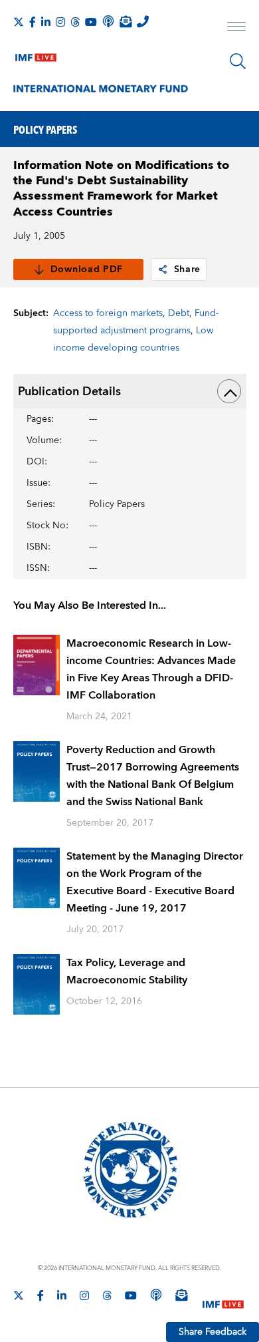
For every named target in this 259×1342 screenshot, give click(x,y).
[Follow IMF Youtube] (91, 22)
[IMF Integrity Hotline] (143, 21)
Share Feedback (212, 1332)
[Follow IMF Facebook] (32, 22)
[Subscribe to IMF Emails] (125, 21)
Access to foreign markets (108, 313)
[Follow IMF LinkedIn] (45, 22)
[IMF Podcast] (108, 21)
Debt (178, 313)
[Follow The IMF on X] (18, 22)
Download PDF (86, 269)
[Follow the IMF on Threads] (75, 22)
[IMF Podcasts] (156, 1295)
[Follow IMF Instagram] (60, 22)
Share (187, 269)
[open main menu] (236, 28)
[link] (163, 269)
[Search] (238, 61)
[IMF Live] (35, 54)
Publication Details (69, 391)
